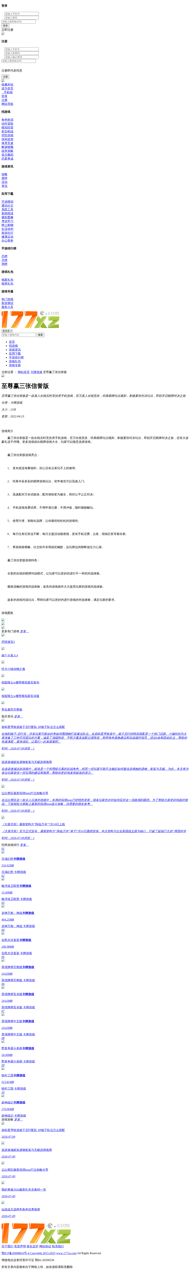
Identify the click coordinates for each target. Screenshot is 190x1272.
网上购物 (7, 225)
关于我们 (7, 1246)
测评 (4, 178)
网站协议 (45, 1246)
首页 (12, 341)
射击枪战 (7, 131)
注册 (5, 76)
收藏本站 (7, 84)
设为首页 (7, 88)
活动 (4, 182)
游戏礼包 (15, 361)
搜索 (40, 334)
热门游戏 (7, 299)
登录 (5, 25)
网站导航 (7, 104)
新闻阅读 (7, 213)
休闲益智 (7, 139)
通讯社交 (7, 205)
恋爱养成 (7, 158)
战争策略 (7, 150)
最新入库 (7, 307)
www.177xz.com (66, 1253)
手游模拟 (7, 201)
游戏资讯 (15, 349)
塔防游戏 (7, 135)
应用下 (15, 353)
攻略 (4, 174)
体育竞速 (7, 143)
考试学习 (7, 221)
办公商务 (7, 240)
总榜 (4, 256)
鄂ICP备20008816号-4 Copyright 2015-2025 (28, 1253)
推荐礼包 (7, 283)
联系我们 (58, 1246)
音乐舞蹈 (7, 154)
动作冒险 (7, 123)
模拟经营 (7, 127)
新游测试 (7, 303)
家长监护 (33, 1246)
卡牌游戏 (36, 372)
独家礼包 (7, 279)
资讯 (4, 185)
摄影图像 (7, 217)
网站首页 (24, 372)
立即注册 (7, 29)
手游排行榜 (16, 357)
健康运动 (7, 236)
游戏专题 (15, 365)
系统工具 (7, 209)
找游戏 (13, 345)
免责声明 (20, 1246)
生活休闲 (7, 228)
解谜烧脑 (7, 147)
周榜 (4, 264)
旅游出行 (7, 232)
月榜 (4, 260)
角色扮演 (7, 119)
